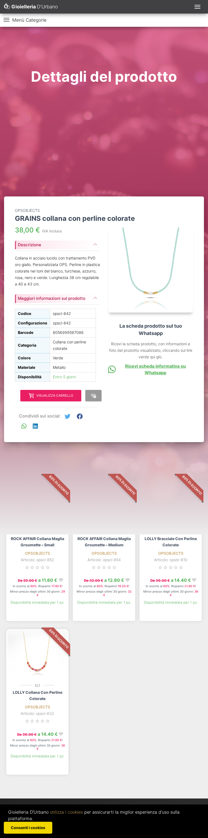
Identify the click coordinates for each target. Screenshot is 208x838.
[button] (67, 417)
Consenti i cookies (28, 827)
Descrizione (29, 244)
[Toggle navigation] (197, 7)
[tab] (57, 243)
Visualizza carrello (54, 395)
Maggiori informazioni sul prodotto (51, 298)
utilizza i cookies (66, 812)
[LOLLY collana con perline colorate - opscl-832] (37, 656)
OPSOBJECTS (37, 553)
